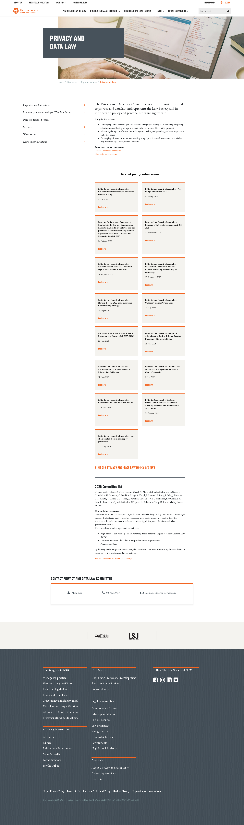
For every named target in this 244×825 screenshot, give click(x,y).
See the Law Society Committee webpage (113, 558)
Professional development (138, 10)
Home (61, 82)
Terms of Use (74, 791)
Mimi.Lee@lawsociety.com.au (160, 592)
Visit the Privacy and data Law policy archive (125, 467)
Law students (99, 743)
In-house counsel (101, 720)
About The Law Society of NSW (110, 767)
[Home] (25, 10)
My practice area (89, 82)
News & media (51, 754)
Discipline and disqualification (60, 706)
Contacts (96, 779)
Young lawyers (99, 731)
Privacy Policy (57, 791)
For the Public (51, 765)
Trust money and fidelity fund (60, 700)
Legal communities (178, 10)
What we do (29, 134)
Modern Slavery (121, 791)
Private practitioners (103, 714)
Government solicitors (104, 708)
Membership (209, 2)
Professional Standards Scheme (61, 718)
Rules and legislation (55, 689)
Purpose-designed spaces (36, 119)
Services (27, 127)
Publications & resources (57, 748)
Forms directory (52, 760)
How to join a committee (106, 153)
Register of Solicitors (39, 2)
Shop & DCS (61, 2)
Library (47, 743)
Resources (72, 82)
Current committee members (108, 150)
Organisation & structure (36, 105)
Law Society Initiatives (35, 141)
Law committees (101, 725)
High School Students (104, 748)
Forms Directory (80, 2)
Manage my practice (54, 678)
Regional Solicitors (102, 737)
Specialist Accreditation (105, 683)
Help (45, 791)
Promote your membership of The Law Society (48, 112)
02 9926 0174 (113, 592)
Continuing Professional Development (113, 678)
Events (160, 10)
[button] (103, 206)
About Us (18, 2)
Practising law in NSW (74, 10)
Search (227, 10)
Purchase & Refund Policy (96, 791)
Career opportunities (103, 773)
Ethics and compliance (56, 695)
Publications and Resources (105, 10)
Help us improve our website (146, 791)
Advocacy (48, 737)
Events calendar (100, 689)
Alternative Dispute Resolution (61, 712)
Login (227, 2)
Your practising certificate (57, 683)
